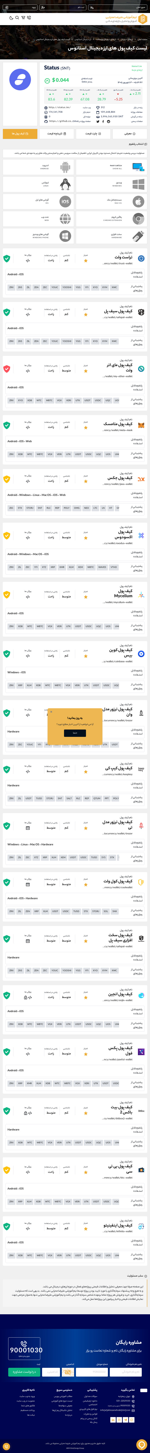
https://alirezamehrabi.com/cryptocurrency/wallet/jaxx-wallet (117, 485)
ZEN (36, 288)
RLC (49, 508)
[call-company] (29, 17)
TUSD (39, 799)
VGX (59, 401)
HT (110, 508)
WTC (39, 401)
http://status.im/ (60, 108)
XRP (53, 567)
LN (103, 508)
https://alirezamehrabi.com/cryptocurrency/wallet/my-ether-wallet (117, 377)
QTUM (96, 799)
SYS (104, 858)
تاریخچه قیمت (54, 134)
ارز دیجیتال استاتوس (82, 39)
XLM (71, 567)
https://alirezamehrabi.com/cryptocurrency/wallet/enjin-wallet (117, 1001)
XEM (80, 567)
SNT (40, 508)
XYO (95, 288)
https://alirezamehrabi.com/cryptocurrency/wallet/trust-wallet (117, 264)
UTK (78, 401)
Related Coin (137, 68)
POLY (67, 508)
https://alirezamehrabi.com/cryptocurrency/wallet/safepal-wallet (117, 318)
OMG (77, 508)
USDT (87, 401)
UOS (117, 401)
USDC (98, 401)
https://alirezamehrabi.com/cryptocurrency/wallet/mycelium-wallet (117, 603)
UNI (117, 454)
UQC (108, 401)
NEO (86, 508)
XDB (29, 401)
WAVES (102, 567)
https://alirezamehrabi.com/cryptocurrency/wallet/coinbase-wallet (117, 662)
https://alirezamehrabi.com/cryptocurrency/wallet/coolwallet (117, 888)
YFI (86, 288)
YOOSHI (67, 288)
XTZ (44, 567)
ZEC (45, 288)
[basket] (23, 17)
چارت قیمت (91, 134)
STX (20, 508)
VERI (68, 401)
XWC (114, 288)
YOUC (55, 288)
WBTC (49, 401)
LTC (95, 508)
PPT (107, 799)
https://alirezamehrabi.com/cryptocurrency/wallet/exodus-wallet (117, 544)
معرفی (128, 134)
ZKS (20, 288)
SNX (114, 912)
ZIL (28, 288)
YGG (78, 288)
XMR (61, 567)
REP (57, 508)
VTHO (114, 567)
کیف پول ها (18, 134)
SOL (106, 912)
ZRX (11, 288)
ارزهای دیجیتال (127, 39)
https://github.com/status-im (68, 121)
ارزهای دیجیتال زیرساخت (106, 39)
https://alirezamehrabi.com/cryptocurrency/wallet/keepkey (117, 775)
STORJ (30, 508)
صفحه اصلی (142, 39)
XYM (104, 288)
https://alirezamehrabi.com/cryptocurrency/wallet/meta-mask (117, 431)
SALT (69, 799)
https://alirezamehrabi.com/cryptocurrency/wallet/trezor (117, 721)
